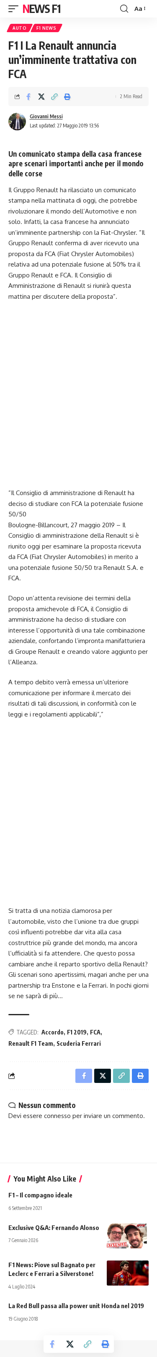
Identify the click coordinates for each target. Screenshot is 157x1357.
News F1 (41, 8)
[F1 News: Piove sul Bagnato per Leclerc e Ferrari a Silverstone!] (128, 1273)
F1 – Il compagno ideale (40, 1195)
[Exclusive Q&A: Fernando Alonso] (128, 1235)
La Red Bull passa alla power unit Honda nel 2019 (76, 1305)
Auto (20, 27)
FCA (95, 1032)
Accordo (52, 1032)
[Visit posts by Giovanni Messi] (17, 121)
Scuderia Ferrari (79, 1043)
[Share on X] (41, 96)
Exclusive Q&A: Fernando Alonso (53, 1227)
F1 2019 (77, 1032)
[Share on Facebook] (28, 96)
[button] (15, 9)
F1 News (46, 27)
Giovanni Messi (46, 116)
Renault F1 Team (30, 1043)
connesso (57, 1116)
